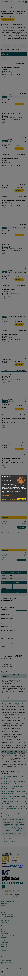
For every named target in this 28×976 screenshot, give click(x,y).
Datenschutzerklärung (7, 495)
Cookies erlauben (21, 499)
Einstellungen (5, 499)
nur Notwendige (13, 499)
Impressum (4, 496)
